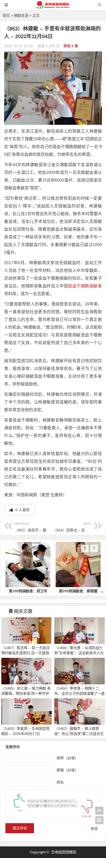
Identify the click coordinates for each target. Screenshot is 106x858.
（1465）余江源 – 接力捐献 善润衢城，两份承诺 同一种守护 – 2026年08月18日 (26, 693)
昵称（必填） (67, 758)
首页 (6, 15)
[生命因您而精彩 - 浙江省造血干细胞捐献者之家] (53, 7)
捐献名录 (21, 15)
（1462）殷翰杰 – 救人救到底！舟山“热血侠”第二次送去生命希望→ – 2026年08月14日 (79, 733)
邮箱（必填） (67, 770)
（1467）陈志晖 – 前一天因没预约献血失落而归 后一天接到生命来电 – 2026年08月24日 (25, 653)
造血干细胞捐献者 (85, 286)
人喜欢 (22, 510)
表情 (94, 829)
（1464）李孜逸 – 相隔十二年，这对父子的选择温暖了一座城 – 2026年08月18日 (79, 693)
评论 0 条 (70, 46)
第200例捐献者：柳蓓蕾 (78, 591)
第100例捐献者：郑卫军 (28, 591)
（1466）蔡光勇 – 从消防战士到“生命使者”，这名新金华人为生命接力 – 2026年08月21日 (79, 653)
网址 (60, 782)
